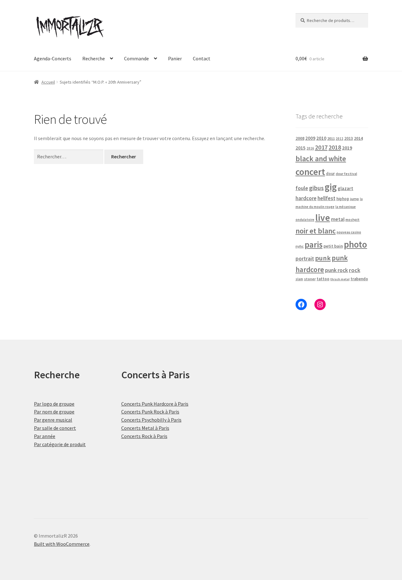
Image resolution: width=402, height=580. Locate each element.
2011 (331, 138)
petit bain (333, 246)
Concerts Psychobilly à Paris (151, 420)
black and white (321, 158)
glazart (345, 188)
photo (355, 244)
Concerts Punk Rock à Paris (150, 411)
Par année (44, 436)
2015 (301, 148)
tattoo (323, 279)
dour (330, 173)
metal (338, 219)
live (322, 217)
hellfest (326, 198)
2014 (358, 138)
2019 (347, 148)
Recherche (93, 58)
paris (314, 244)
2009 (310, 138)
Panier (175, 58)
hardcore (306, 198)
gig (331, 187)
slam (299, 279)
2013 (348, 138)
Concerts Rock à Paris (144, 436)
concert (310, 172)
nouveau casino (349, 232)
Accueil (48, 82)
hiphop (342, 198)
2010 (321, 138)
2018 (335, 147)
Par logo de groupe (54, 404)
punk (323, 258)
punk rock (336, 270)
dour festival (346, 174)
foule (302, 188)
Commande (136, 58)
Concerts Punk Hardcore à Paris (154, 404)
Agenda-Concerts (52, 58)
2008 (300, 138)
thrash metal (340, 279)
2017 (321, 147)
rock (354, 270)
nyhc (300, 246)
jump (354, 198)
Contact (201, 58)
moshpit (352, 219)
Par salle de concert (55, 428)
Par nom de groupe (54, 411)
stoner (310, 278)
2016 (310, 148)
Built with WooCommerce (62, 544)
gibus (316, 188)
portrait (305, 258)
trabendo (359, 279)
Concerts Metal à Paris (145, 428)
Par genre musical (53, 420)
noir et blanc (316, 230)
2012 (339, 138)
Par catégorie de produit (60, 444)
